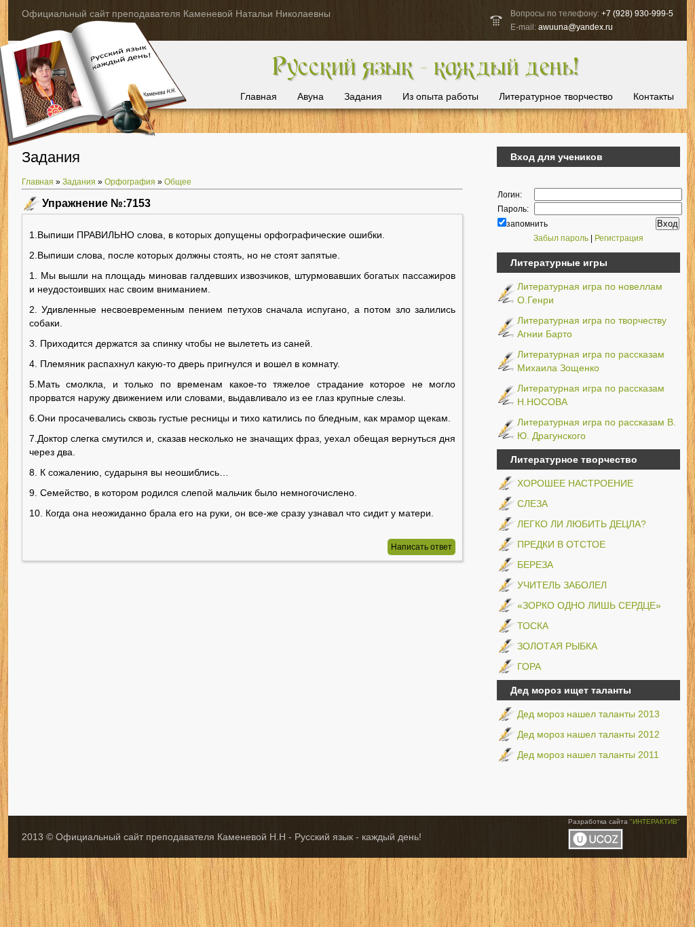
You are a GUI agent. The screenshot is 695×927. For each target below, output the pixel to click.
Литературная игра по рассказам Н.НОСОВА (590, 395)
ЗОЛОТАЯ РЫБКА (557, 646)
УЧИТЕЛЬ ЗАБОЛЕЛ (562, 585)
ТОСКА (532, 625)
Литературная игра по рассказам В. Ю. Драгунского (596, 429)
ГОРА (529, 666)
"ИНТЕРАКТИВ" (655, 821)
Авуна (310, 96)
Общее (177, 182)
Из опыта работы (440, 96)
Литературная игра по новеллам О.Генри (589, 293)
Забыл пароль (560, 238)
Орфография (130, 182)
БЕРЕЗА (535, 564)
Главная (258, 96)
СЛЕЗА (532, 503)
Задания (363, 96)
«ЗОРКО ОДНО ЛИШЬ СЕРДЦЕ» (589, 605)
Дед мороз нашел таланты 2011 (588, 754)
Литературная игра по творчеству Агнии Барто (591, 327)
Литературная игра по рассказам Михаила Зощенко (590, 361)
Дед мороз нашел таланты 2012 (588, 734)
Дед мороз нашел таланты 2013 (588, 713)
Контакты (653, 96)
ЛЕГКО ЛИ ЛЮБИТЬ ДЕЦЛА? (581, 523)
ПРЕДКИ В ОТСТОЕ (561, 544)
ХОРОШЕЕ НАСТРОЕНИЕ (575, 483)
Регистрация (619, 238)
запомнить (527, 224)
